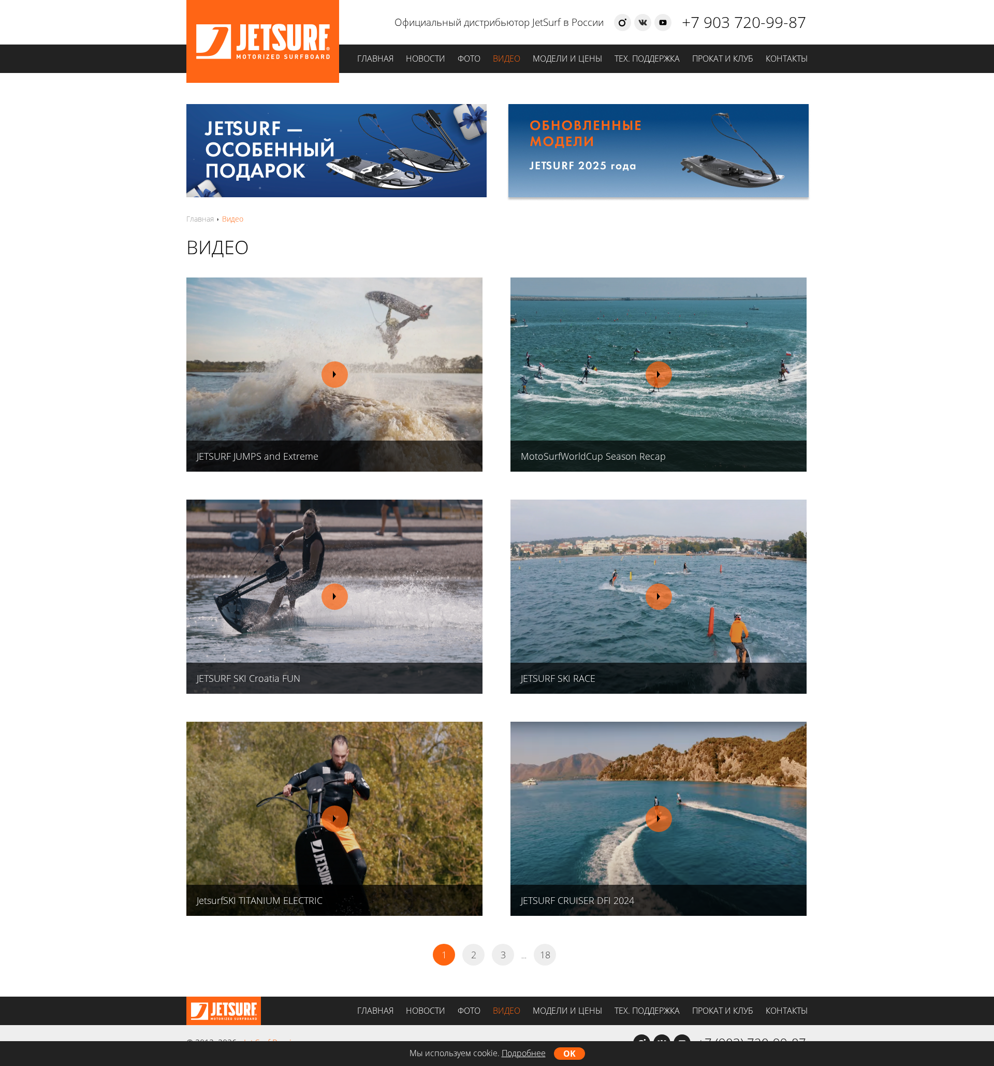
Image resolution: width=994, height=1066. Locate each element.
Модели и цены (567, 58)
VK (642, 22)
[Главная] (262, 11)
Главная (375, 58)
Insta (622, 22)
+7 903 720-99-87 (744, 22)
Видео (506, 58)
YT (662, 22)
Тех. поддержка (647, 58)
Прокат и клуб (722, 58)
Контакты (787, 58)
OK (569, 1053)
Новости (425, 58)
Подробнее (524, 1053)
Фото (469, 58)
